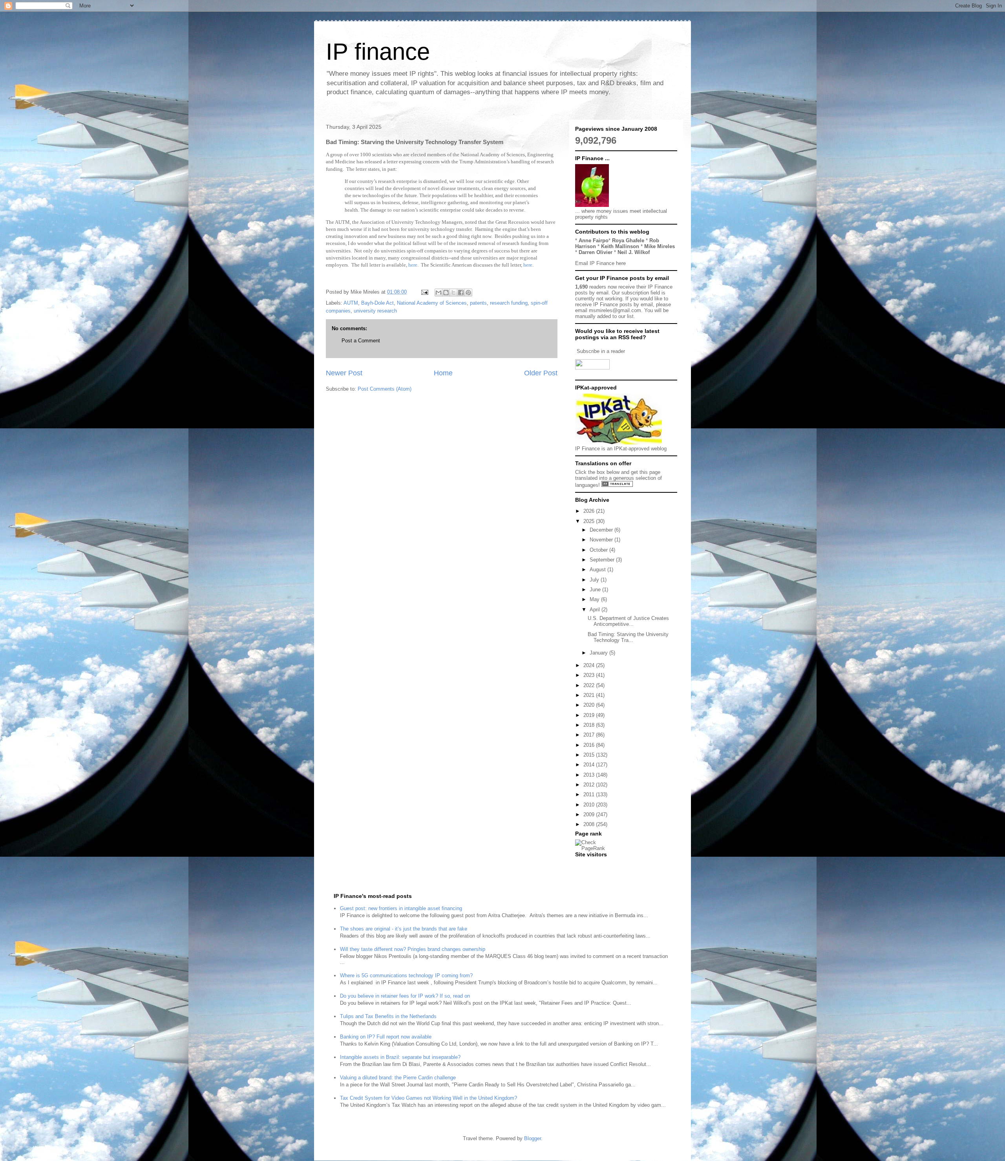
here (412, 265)
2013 (589, 775)
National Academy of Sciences (432, 303)
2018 (589, 725)
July (595, 580)
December (602, 530)
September (603, 560)
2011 (589, 794)
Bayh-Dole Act (377, 303)
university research (375, 311)
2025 (589, 521)
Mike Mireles (659, 246)
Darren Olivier (595, 252)
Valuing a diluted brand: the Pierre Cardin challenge (398, 1078)
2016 (589, 745)
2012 (589, 785)
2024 (589, 665)
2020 (589, 705)
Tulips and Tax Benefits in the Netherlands (388, 1016)
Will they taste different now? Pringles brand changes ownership (412, 949)
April (595, 609)
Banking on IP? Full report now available (385, 1037)
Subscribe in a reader (601, 351)
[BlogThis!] (446, 292)
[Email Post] (424, 292)
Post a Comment (361, 341)
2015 (589, 755)
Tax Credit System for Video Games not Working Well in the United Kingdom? (428, 1098)
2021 (589, 695)
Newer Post (344, 373)
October (599, 550)
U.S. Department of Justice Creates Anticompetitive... (628, 621)
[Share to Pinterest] (468, 292)
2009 (589, 814)
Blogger (532, 1138)
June (596, 589)
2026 (589, 511)
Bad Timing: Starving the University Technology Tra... (628, 637)
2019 (589, 715)
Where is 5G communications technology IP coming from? (406, 975)
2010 (589, 805)
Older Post (540, 373)
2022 (589, 685)
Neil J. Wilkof (634, 252)
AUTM (351, 303)
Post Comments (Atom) (384, 389)
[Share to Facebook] (461, 292)
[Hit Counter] (589, 864)
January (599, 653)
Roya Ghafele (628, 240)
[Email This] (438, 292)
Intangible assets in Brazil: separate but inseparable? (400, 1057)
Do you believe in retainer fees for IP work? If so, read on (405, 996)
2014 (589, 765)
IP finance (378, 51)
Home (443, 373)
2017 (589, 735)
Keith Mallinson (620, 246)
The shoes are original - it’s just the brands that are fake (403, 929)
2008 (589, 824)
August (598, 569)
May (595, 599)
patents (478, 303)
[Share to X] (453, 292)
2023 (589, 675)
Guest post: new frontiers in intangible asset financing (401, 908)
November (602, 540)
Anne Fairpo (593, 240)
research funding (509, 303)
